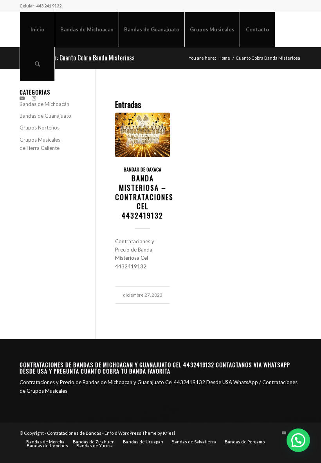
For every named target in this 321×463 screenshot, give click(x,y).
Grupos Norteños (40, 127)
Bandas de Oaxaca (142, 169)
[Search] (37, 64)
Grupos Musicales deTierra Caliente (40, 144)
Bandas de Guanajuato (45, 116)
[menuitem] (37, 29)
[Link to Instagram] (34, 98)
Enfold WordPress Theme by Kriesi (140, 433)
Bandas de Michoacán (44, 104)
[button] (298, 440)
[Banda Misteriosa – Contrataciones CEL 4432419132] (142, 135)
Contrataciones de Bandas (74, 433)
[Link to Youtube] (22, 98)
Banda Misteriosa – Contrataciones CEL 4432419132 (144, 197)
